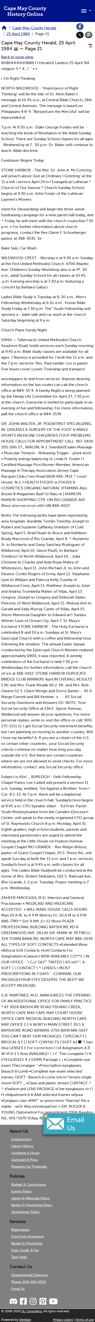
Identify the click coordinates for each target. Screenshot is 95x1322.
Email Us (18, 1288)
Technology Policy (25, 1212)
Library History (22, 1146)
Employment (21, 1139)
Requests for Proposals (29, 1166)
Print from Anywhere (27, 1236)
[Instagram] (33, 1301)
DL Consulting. (32, 1311)
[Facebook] (80, 26)
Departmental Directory (29, 1275)
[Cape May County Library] (4, 29)
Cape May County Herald (34, 27)
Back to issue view (17, 56)
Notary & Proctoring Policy (31, 1205)
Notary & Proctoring (26, 1243)
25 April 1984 (18, 33)
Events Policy (21, 1191)
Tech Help (19, 1257)
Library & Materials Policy (30, 1198)
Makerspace (20, 1229)
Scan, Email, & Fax (25, 1250)
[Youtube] (53, 1301)
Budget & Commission (28, 1184)
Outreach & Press (24, 1159)
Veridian (25, 1320)
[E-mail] (88, 35)
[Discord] (14, 1301)
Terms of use (84, 1320)
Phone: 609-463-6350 (28, 1282)
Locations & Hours (25, 1153)
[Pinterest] (43, 1301)
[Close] (45, 1115)
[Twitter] (80, 35)
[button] (85, 10)
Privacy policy (63, 1320)
